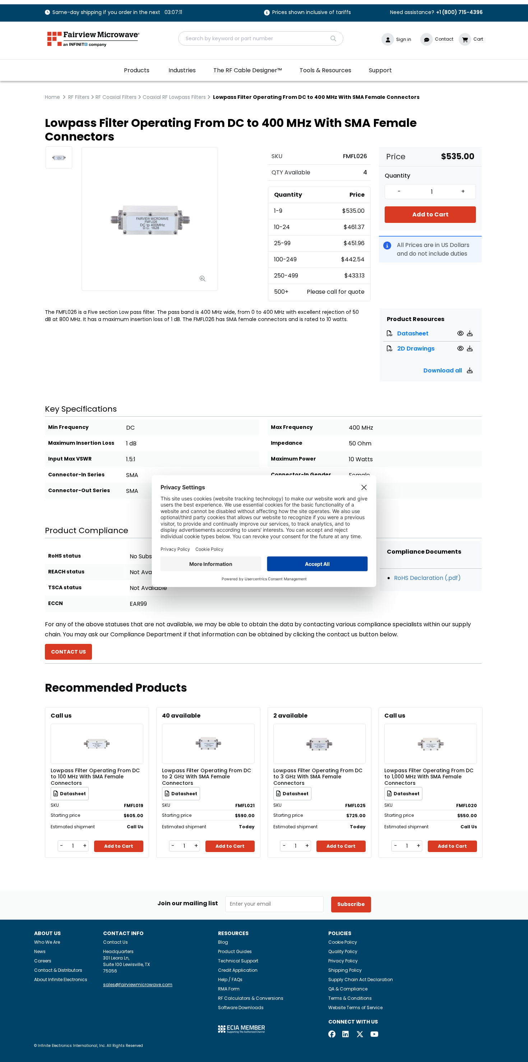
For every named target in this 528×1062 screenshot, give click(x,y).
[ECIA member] (241, 1029)
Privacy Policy (343, 961)
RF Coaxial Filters (116, 97)
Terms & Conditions (350, 998)
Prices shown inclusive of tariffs (311, 13)
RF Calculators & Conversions (250, 998)
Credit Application (238, 970)
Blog (223, 942)
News (40, 951)
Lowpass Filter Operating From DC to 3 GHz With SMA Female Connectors (317, 777)
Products (136, 70)
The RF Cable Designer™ (247, 70)
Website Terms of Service (355, 1007)
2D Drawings (416, 348)
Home (52, 97)
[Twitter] (359, 1035)
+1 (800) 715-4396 (459, 12)
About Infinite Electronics (60, 979)
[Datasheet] (461, 333)
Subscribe (351, 904)
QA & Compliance (347, 989)
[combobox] (260, 38)
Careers (42, 961)
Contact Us (115, 942)
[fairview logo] (93, 38)
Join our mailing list (187, 903)
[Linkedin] (345, 1035)
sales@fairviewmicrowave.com (137, 984)
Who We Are (47, 942)
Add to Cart (430, 214)
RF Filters (78, 97)
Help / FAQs (230, 979)
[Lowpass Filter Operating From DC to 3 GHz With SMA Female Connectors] (319, 733)
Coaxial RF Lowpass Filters (174, 97)
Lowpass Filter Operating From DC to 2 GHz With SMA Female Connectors (206, 777)
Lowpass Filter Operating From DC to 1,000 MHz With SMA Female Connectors (428, 777)
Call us (61, 715)
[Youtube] (374, 1035)
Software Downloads (241, 1007)
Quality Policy (342, 951)
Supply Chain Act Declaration (360, 979)
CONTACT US (68, 651)
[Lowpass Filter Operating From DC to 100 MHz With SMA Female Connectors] (97, 733)
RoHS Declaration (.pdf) (427, 578)
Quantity (397, 175)
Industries (182, 70)
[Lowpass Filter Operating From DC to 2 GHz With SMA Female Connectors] (208, 733)
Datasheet (413, 333)
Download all (443, 370)
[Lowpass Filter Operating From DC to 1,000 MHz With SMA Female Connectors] (431, 733)
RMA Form (229, 989)
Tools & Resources (325, 70)
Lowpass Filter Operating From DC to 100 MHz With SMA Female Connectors (95, 777)
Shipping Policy (345, 970)
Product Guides (235, 951)
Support (380, 70)
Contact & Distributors (58, 970)
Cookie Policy (342, 942)
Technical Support (238, 961)
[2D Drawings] (461, 348)
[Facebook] (331, 1035)
